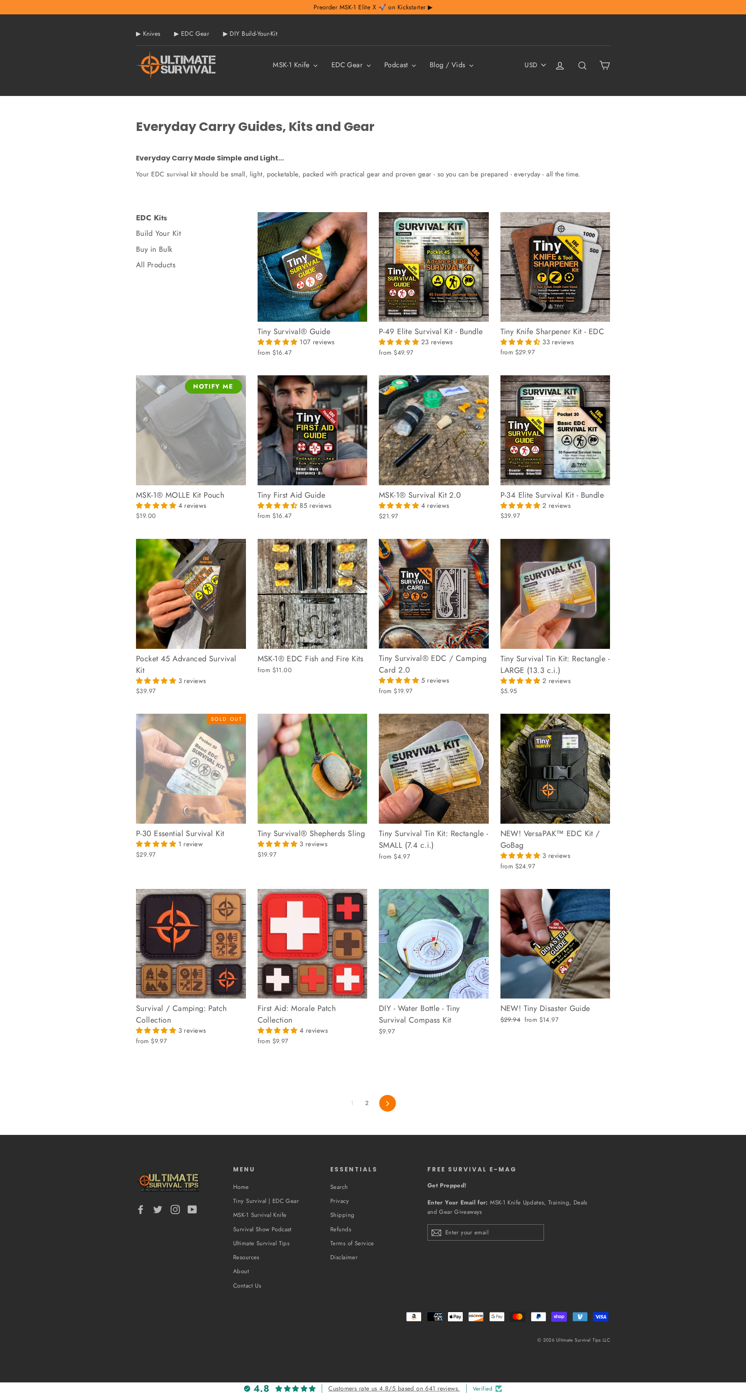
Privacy (339, 1201)
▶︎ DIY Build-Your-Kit (250, 33)
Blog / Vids (448, 65)
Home (241, 1187)
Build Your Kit (158, 233)
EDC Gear (348, 65)
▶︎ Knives (148, 33)
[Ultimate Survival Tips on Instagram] (175, 1209)
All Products (156, 265)
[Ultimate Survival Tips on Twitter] (157, 1209)
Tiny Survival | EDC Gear (266, 1201)
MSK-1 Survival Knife (260, 1215)
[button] (279, 342)
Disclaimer (343, 1257)
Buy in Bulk (154, 249)
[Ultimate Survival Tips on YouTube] (192, 1209)
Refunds (340, 1229)
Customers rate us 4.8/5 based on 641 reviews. (394, 1388)
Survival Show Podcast (262, 1229)
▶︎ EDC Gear (191, 33)
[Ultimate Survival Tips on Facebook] (140, 1209)
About (241, 1271)
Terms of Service (352, 1243)
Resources (246, 1257)
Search (339, 1187)
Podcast (397, 65)
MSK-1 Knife (292, 65)
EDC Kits (151, 218)
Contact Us (247, 1285)
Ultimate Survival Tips (261, 1243)
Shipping (342, 1215)
